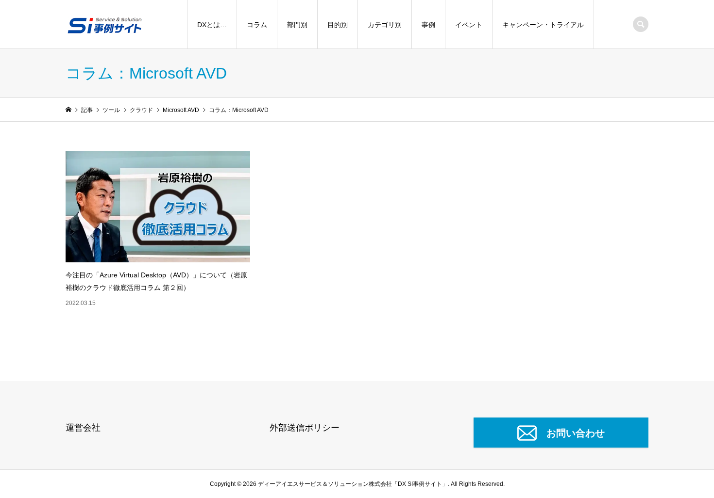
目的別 (337, 25)
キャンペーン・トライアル (543, 25)
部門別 (297, 25)
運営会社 (83, 428)
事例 (428, 25)
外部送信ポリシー (305, 428)
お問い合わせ (575, 433)
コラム (257, 25)
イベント (468, 25)
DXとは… (212, 25)
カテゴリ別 (385, 25)
